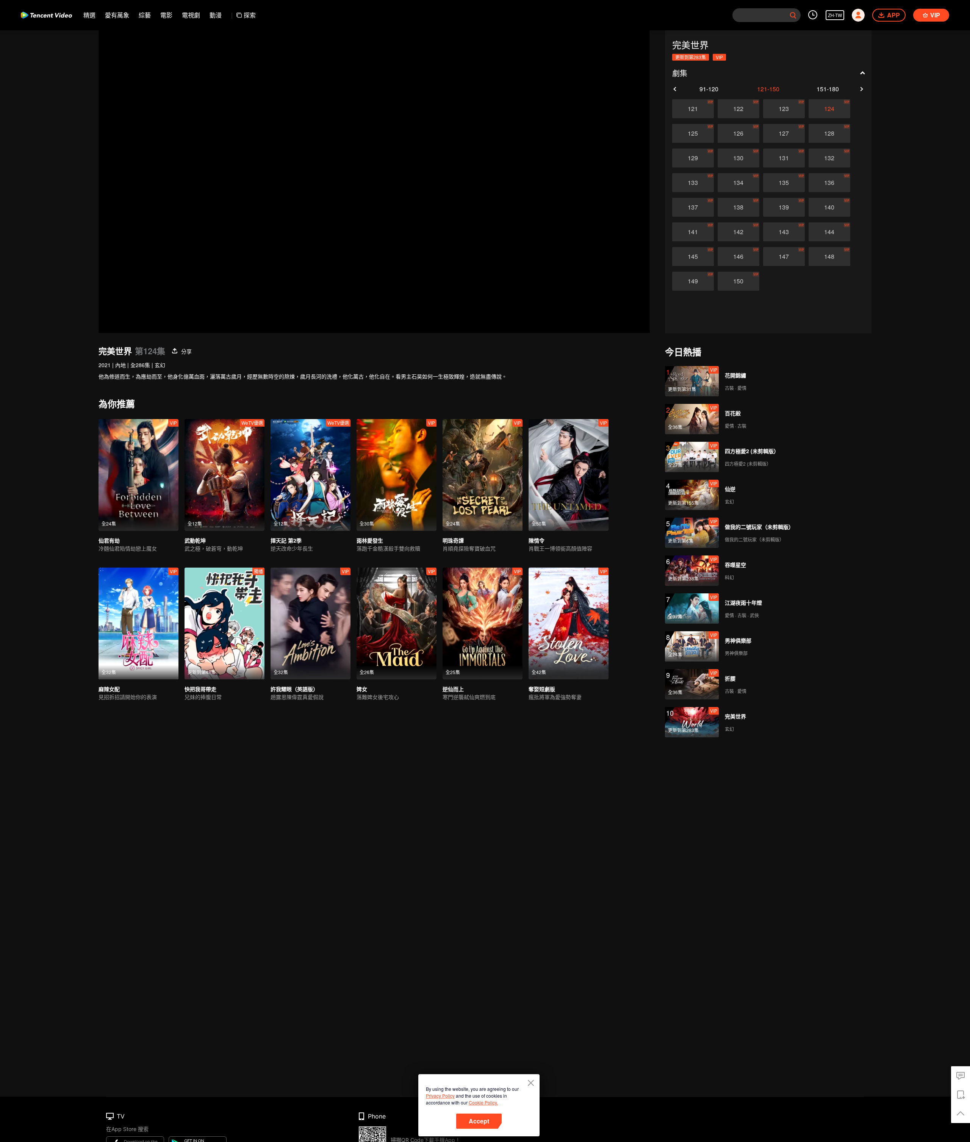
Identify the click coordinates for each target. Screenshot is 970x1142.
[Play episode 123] (784, 108)
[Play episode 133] (693, 182)
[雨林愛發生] (396, 475)
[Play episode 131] (784, 158)
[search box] (793, 15)
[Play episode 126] (738, 133)
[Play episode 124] (829, 108)
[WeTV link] (46, 15)
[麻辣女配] (138, 623)
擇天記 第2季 (286, 540)
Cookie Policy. (483, 1102)
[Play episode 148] (829, 256)
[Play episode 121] (693, 108)
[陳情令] (569, 475)
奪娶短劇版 (542, 689)
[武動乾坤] (224, 475)
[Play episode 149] (693, 281)
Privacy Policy (440, 1095)
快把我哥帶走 (200, 689)
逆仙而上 (453, 689)
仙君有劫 (109, 540)
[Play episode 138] (738, 207)
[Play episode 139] (784, 207)
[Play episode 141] (693, 231)
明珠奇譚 (453, 540)
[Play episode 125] (693, 133)
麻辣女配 (109, 689)
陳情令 (536, 540)
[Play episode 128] (829, 133)
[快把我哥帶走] (224, 623)
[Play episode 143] (784, 231)
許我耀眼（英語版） (294, 689)
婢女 (362, 689)
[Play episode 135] (784, 182)
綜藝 (145, 15)
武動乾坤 (195, 540)
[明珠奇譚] (483, 475)
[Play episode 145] (693, 256)
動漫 (216, 15)
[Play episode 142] (738, 231)
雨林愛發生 (370, 540)
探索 (250, 15)
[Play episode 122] (738, 108)
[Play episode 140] (829, 207)
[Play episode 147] (784, 256)
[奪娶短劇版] (569, 623)
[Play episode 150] (738, 281)
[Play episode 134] (738, 182)
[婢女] (396, 623)
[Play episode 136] (829, 182)
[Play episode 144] (829, 231)
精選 (89, 15)
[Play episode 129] (693, 158)
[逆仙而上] (483, 623)
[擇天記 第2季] (310, 475)
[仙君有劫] (138, 475)
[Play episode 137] (693, 207)
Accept (479, 1121)
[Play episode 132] (829, 158)
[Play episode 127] (784, 133)
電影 (166, 15)
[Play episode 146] (738, 256)
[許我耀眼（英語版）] (310, 623)
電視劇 (191, 15)
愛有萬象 (117, 15)
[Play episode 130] (738, 158)
